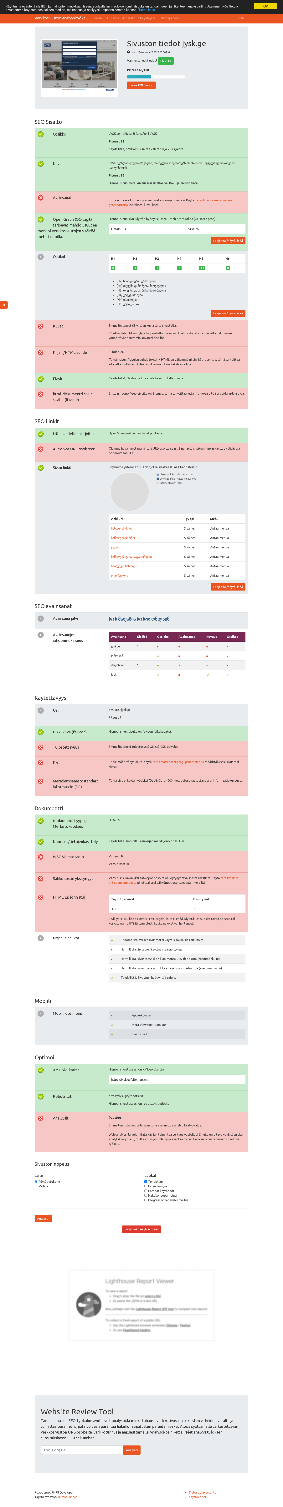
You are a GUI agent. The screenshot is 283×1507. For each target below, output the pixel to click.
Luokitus (113, 18)
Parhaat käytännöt (161, 1191)
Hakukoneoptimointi (162, 1195)
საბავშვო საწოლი (124, 566)
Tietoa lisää (146, 9)
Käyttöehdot (197, 1497)
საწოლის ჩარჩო (123, 538)
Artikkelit (128, 18)
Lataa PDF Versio (141, 85)
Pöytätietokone (49, 1181)
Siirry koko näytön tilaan (142, 1229)
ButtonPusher (67, 1497)
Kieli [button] (241, 18)
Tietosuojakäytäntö (202, 1492)
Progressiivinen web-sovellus (168, 1200)
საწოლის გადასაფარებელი (131, 556)
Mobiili (43, 1186)
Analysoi (43, 1218)
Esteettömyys (157, 1186)
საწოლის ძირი (121, 528)
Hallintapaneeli (168, 18)
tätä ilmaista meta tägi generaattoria (178, 762)
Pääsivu (98, 18)
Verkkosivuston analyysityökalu (62, 18)
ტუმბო (115, 547)
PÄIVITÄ (165, 61)
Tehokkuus (155, 1181)
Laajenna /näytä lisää (228, 240)
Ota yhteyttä (146, 18)
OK (265, 6)
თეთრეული (119, 575)
